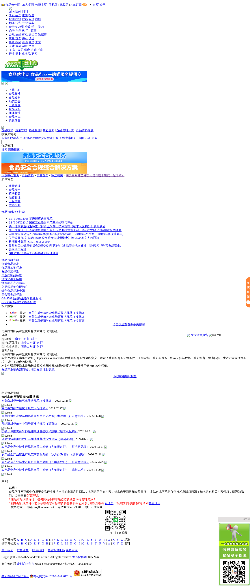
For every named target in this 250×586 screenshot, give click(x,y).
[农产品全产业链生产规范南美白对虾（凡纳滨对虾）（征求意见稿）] (105, 446)
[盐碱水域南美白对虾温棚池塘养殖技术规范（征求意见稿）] (94, 431)
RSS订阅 (76, 4)
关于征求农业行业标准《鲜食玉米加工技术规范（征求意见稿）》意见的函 (57, 226)
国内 (12, 11)
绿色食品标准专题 (13, 290)
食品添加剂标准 (11, 267)
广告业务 (23, 550)
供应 (27, 49)
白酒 (23, 138)
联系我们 (38, 550)
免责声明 (32, 495)
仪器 (25, 19)
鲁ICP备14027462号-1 (15, 576)
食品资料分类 (65, 130)
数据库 (42, 34)
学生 (34, 26)
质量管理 (21, 130)
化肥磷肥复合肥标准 (14, 286)
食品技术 (7, 130)
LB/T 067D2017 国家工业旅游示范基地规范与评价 (41, 222)
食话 (31, 42)
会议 (28, 26)
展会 (18, 46)
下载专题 (14, 105)
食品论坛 (14, 109)
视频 (18, 42)
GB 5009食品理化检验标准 (18, 302)
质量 (12, 38)
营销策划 (14, 205)
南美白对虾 (22, 338)
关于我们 (7, 550)
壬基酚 (79, 138)
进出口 (33, 34)
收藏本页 (41, 4)
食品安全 (14, 189)
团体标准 (14, 112)
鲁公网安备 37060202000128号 (52, 576)
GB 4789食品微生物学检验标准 (21, 298)
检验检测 (35, 130)
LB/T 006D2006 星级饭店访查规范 (31, 218)
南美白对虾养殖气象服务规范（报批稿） (27, 400)
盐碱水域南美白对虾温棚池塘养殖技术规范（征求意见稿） (39, 431)
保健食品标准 (10, 263)
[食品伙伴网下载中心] (21, 69)
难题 (25, 15)
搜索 (4, 149)
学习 (41, 26)
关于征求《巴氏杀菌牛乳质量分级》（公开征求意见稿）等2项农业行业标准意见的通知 (65, 230)
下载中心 (14, 89)
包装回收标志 (10, 138)
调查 (25, 46)
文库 (31, 46)
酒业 (18, 53)
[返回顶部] (1, 582)
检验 (18, 19)
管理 (31, 19)
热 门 (26, 30)
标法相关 (57, 175)
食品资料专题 (85, 130)
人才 (12, 46)
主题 (18, 30)
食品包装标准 (10, 271)
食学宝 (13, 26)
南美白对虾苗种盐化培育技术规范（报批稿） (95, 175)
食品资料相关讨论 (13, 211)
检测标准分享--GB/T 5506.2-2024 (30, 241)
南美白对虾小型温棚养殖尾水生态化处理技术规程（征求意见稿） (43, 416)
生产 (18, 15)
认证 (31, 38)
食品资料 (14, 97)
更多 (34, 53)
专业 (25, 23)
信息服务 (14, 120)
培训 (21, 26)
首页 (96, 4)
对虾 (34, 338)
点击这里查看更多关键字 (129, 324)
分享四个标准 (17, 249)
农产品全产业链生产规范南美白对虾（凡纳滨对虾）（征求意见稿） (45, 446)
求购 (34, 49)
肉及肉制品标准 (11, 275)
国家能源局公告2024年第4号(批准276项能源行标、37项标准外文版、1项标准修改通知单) (66, 234)
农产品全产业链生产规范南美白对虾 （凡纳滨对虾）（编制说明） (44, 454)
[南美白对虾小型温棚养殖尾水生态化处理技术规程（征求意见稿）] (102, 416)
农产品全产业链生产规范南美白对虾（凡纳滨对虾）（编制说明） (43, 469)
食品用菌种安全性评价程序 (43, 138)
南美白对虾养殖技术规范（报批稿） (24, 408)
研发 (12, 15)
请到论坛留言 (25, 563)
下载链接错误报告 (125, 376)
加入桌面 (28, 4)
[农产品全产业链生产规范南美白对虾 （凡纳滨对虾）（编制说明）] (103, 454)
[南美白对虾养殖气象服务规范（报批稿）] (70, 400)
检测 (12, 19)
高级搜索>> (15, 149)
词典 (31, 23)
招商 (40, 49)
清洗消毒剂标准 (11, 279)
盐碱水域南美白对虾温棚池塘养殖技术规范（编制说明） (38, 439)
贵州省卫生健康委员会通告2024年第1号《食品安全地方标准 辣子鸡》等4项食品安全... (65, 245)
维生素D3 (68, 138)
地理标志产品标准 (13, 283)
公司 (20, 49)
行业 (12, 53)
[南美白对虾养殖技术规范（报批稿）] (64, 408)
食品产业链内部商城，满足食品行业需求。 (29, 369)
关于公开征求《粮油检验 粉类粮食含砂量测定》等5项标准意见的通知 (54, 237)
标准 (25, 34)
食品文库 (14, 116)
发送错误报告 (199, 335)
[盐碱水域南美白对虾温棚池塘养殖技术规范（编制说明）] (91, 439)
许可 (25, 38)
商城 (38, 19)
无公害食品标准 (11, 294)
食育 (38, 42)
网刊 (25, 11)
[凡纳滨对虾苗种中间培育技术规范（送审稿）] (76, 423)
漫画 (25, 42)
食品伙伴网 (12, 4)
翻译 (12, 23)
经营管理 (14, 197)
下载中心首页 (10, 175)
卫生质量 (14, 201)
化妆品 (64, 4)
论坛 (12, 30)
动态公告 (14, 101)
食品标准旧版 (56, 550)
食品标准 (14, 93)
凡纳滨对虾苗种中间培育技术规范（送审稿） (30, 423)
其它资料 (48, 130)
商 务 (13, 49)
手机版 (53, 4)
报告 (31, 15)
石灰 (88, 138)
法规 (18, 34)
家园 (34, 30)
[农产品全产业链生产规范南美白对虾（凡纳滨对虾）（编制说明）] (102, 469)
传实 (18, 23)
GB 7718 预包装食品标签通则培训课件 (33, 253)
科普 (12, 42)
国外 (18, 11)
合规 (12, 34)
